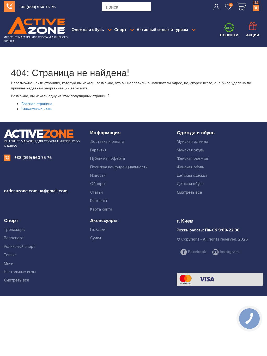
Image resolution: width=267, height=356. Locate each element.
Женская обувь (190, 167)
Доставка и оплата (107, 141)
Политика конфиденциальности (119, 167)
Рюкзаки (97, 229)
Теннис (10, 255)
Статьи (96, 192)
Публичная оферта (107, 158)
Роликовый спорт (19, 246)
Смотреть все (189, 192)
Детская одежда (192, 175)
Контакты (98, 200)
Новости (98, 175)
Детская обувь (190, 183)
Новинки (229, 35)
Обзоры (97, 183)
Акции (252, 35)
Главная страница (36, 103)
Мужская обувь (190, 150)
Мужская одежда (192, 141)
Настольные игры (20, 271)
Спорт (120, 29)
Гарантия (98, 150)
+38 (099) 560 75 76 (37, 7)
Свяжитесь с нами (36, 108)
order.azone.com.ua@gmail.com (36, 191)
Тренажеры (14, 229)
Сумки (95, 238)
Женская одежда (192, 158)
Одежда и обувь (87, 29)
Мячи (8, 263)
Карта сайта (101, 209)
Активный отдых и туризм (162, 29)
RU (256, 7)
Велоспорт (14, 238)
